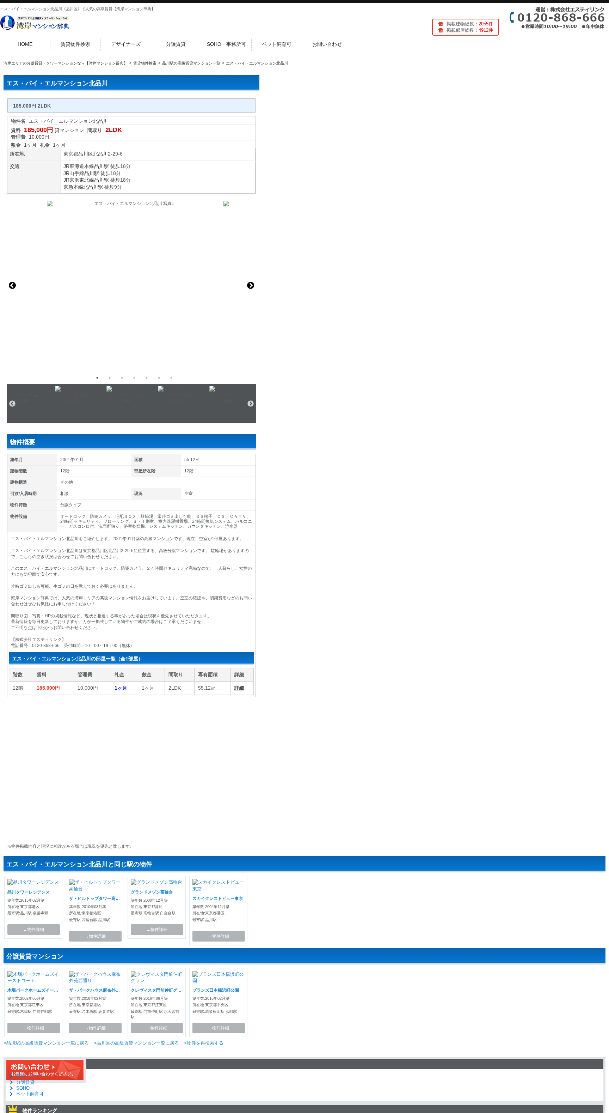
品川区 (85, 154)
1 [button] (97, 377)
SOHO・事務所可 (226, 44)
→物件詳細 (33, 929)
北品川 (100, 154)
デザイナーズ (126, 44)
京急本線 (73, 187)
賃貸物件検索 (75, 44)
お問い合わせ (327, 44)
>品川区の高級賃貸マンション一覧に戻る (136, 1043)
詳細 (239, 688)
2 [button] (109, 377)
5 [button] (146, 377)
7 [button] (171, 377)
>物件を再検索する (203, 1043)
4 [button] (134, 377)
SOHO (23, 1088)
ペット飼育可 (276, 44)
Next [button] (250, 285)
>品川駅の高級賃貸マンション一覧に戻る (46, 1043)
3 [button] (121, 377)
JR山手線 (73, 173)
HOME (25, 44)
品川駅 (101, 166)
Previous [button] (12, 285)
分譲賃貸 (176, 44)
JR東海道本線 (78, 166)
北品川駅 (93, 187)
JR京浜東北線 (78, 180)
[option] (131, 285)
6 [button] (158, 377)
